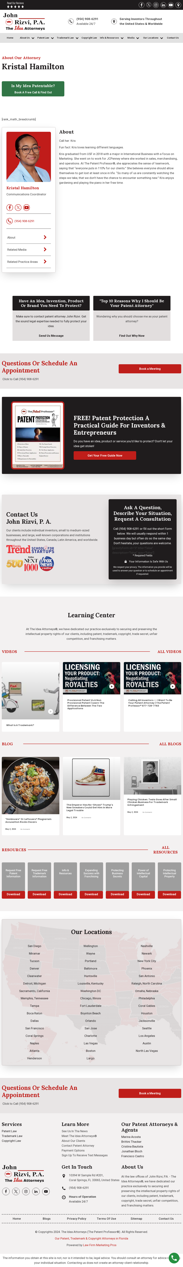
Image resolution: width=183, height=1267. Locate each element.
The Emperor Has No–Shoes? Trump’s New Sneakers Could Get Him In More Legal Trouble (31, 807)
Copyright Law (89, 37)
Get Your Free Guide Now (105, 455)
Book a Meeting (150, 368)
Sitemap (136, 1218)
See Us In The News (75, 1131)
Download (14, 894)
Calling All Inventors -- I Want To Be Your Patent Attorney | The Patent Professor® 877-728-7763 (91, 702)
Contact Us (173, 37)
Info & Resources (109, 37)
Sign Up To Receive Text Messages (85, 1155)
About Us (25, 37)
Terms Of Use (106, 1218)
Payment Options (73, 1150)
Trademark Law (65, 37)
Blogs (47, 1218)
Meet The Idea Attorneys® (79, 1136)
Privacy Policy (76, 1218)
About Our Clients (73, 1141)
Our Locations (150, 37)
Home (10, 37)
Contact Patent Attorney (78, 1145)
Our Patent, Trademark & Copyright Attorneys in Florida (91, 1238)
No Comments (28, 817)
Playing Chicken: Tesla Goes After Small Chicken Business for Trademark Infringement (94, 802)
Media (130, 37)
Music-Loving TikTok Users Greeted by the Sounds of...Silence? (153, 794)
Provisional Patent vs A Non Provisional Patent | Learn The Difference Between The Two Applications (27, 704)
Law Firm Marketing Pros (99, 1245)
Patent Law (43, 37)
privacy (133, 567)
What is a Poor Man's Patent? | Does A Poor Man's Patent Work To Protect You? (153, 702)
